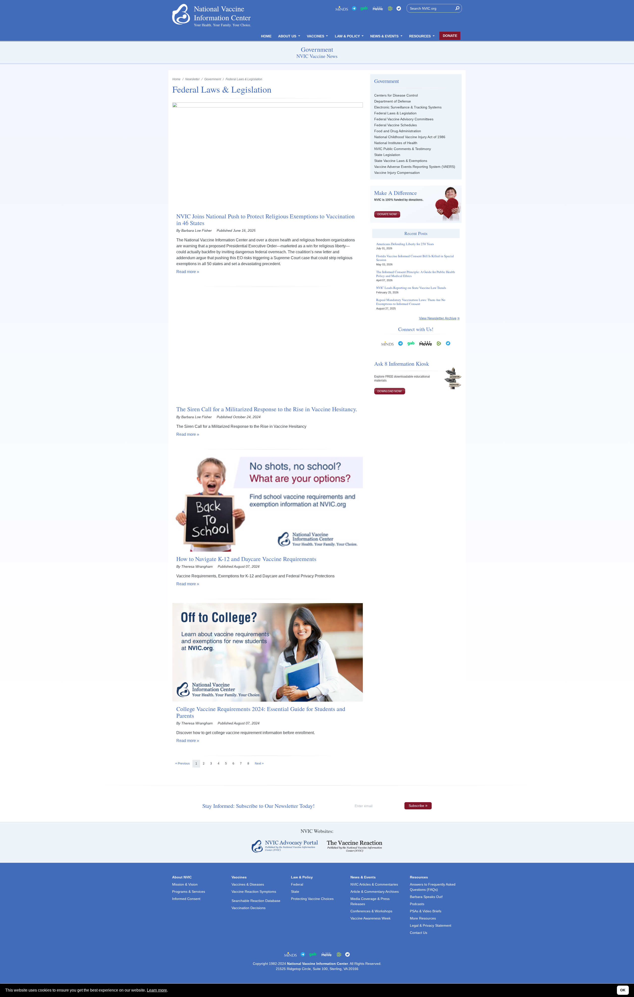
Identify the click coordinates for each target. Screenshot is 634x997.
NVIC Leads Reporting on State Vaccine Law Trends (411, 288)
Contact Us (418, 933)
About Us (287, 36)
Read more (186, 272)
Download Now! (389, 391)
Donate (450, 36)
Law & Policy (348, 36)
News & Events (384, 36)
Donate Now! (387, 214)
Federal (297, 884)
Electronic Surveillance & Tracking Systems (408, 107)
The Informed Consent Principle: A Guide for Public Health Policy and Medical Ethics (415, 274)
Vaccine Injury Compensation (397, 173)
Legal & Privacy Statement (430, 925)
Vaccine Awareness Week (370, 918)
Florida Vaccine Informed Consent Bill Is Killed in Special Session (415, 258)
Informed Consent (186, 899)
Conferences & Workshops (371, 911)
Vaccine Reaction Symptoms (254, 892)
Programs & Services (188, 892)
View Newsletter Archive (437, 318)
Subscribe (416, 806)
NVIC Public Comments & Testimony (402, 149)
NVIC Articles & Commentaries (374, 884)
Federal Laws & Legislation (395, 113)
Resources (420, 36)
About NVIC (182, 877)
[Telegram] (354, 8)
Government (212, 79)
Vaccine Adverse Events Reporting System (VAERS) (414, 167)
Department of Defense (392, 101)
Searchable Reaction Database (256, 901)
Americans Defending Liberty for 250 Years (405, 244)
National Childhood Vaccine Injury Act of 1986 (409, 137)
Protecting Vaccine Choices (312, 899)
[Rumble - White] (439, 343)
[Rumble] (390, 8)
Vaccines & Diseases (248, 884)
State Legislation (387, 155)
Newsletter (192, 79)
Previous (184, 763)
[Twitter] (399, 8)
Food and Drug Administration (397, 131)
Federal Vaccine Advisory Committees (403, 119)
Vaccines (316, 36)
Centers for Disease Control (396, 95)
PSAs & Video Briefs (425, 911)
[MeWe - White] (378, 8)
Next (258, 763)
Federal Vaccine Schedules (395, 125)
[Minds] (342, 8)
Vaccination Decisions (248, 908)
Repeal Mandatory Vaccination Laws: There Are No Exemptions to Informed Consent (410, 302)
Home (266, 36)
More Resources (423, 918)
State (295, 892)
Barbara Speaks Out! (426, 897)
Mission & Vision (185, 884)
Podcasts (417, 904)
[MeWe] (426, 343)
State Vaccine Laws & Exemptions (400, 161)
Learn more (157, 990)
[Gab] (364, 8)
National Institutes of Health (395, 143)
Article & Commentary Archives (374, 892)
